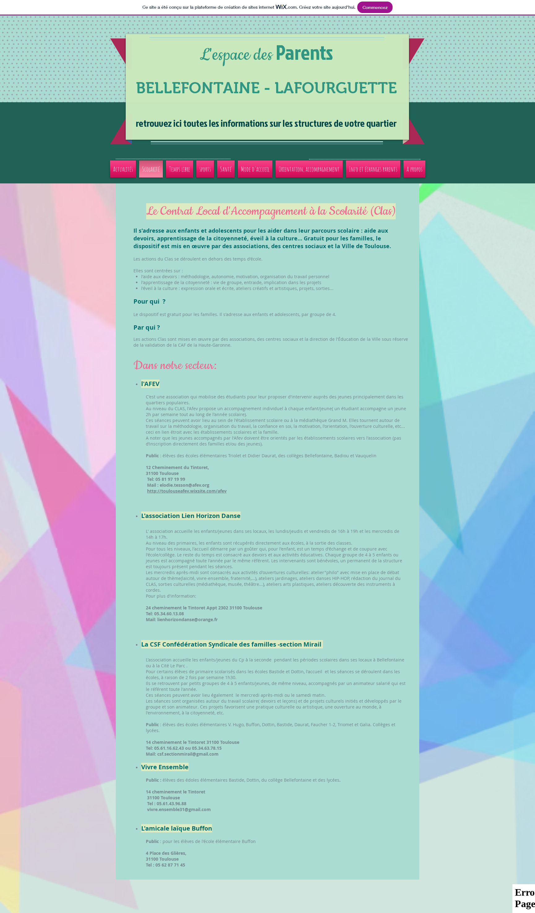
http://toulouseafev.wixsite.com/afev (187, 491)
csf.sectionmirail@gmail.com (188, 754)
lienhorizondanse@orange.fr (187, 619)
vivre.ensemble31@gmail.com (179, 809)
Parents (304, 52)
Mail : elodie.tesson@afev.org (171, 485)
